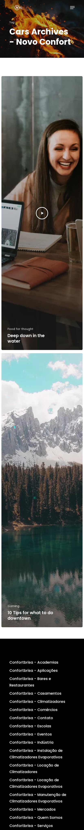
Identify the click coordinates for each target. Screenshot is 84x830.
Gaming (13, 606)
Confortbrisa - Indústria (31, 742)
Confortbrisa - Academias (33, 662)
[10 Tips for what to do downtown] (42, 490)
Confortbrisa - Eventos (30, 734)
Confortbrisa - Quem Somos (35, 817)
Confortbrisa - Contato (31, 717)
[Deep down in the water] (42, 213)
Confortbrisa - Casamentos (35, 693)
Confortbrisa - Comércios (33, 709)
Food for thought (20, 329)
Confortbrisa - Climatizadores (37, 701)
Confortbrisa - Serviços (31, 825)
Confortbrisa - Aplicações (33, 670)
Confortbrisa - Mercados (32, 809)
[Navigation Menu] (72, 8)
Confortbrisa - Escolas (30, 726)
